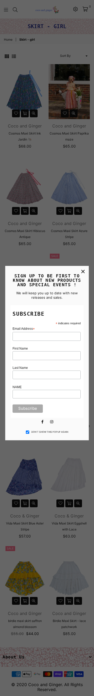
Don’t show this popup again (49, 432)
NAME (17, 387)
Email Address (24, 329)
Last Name (20, 368)
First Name (20, 349)
